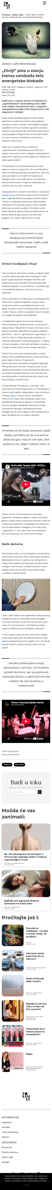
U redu (26, 1185)
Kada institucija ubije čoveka (35, 980)
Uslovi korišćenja (10, 1132)
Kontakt (6, 1127)
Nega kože (19, 764)
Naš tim (5, 1137)
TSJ (30, 942)
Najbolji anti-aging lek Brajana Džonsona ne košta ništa (21, 902)
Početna (6, 15)
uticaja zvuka (8, 195)
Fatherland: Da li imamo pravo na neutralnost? (35, 1032)
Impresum (7, 1122)
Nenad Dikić (16, 907)
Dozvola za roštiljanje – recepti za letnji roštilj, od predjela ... (37, 932)
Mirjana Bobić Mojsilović (33, 1068)
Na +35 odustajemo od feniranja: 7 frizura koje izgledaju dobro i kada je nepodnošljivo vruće (25, 857)
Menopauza (27, 63)
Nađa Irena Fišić (19, 863)
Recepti (5, 1162)
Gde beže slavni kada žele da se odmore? (35, 956)
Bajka (29, 1054)
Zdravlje (7, 764)
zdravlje (5, 641)
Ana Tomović (8, 92)
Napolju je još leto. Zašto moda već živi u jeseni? (36, 1006)
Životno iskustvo (10, 1152)
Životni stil (7, 1147)
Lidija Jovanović (31, 1018)
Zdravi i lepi (17, 15)
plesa (13, 395)
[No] (49, 1181)
